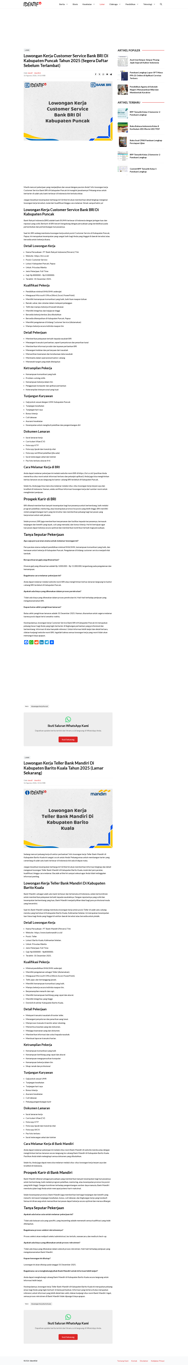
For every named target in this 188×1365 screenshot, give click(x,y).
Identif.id (37, 73)
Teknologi (147, 4)
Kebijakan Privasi (157, 1361)
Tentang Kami (122, 1361)
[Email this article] (107, 74)
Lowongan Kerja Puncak (40, 706)
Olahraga (113, 4)
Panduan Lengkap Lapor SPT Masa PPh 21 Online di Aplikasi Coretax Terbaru (146, 75)
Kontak (134, 1361)
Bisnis (75, 4)
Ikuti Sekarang (68, 739)
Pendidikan (130, 4)
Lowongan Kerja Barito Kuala (41, 1304)
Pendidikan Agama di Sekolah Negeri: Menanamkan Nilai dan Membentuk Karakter (144, 89)
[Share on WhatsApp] (103, 74)
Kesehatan (87, 4)
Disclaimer (144, 1361)
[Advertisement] (86, 27)
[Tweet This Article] (99, 74)
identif (30, 73)
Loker (102, 4)
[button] (161, 4)
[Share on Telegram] (111, 74)
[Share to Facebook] (95, 74)
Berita (62, 4)
